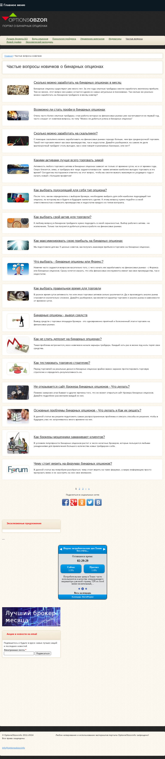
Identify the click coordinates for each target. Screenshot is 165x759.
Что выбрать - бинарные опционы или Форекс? (68, 261)
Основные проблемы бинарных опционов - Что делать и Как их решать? (87, 410)
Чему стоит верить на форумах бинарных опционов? (73, 463)
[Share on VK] (98, 502)
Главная (9, 56)
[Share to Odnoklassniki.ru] (81, 502)
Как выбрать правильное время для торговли (67, 288)
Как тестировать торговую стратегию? (62, 362)
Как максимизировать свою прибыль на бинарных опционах (78, 240)
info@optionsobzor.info (13, 748)
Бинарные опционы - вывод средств (60, 315)
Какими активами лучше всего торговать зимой (68, 160)
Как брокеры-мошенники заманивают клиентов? (69, 437)
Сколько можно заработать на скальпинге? (66, 133)
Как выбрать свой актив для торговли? (62, 217)
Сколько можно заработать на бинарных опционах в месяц (77, 82)
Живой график (13, 42)
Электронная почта (15, 650)
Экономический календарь (39, 42)
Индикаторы (115, 39)
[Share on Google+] (73, 502)
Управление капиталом (92, 39)
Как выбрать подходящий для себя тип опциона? (70, 190)
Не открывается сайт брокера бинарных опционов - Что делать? (82, 386)
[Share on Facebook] (65, 502)
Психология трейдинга (64, 39)
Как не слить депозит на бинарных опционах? (68, 339)
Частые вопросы (134, 39)
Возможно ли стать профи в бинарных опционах (69, 109)
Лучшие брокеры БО (17, 39)
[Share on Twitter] (90, 502)
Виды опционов (40, 39)
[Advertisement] (82, 692)
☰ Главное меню (12, 5)
